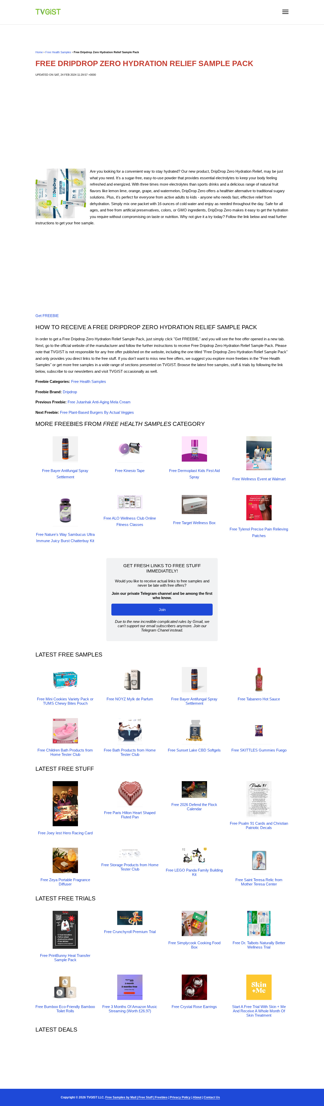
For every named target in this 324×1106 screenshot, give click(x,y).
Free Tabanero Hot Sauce (259, 699)
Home (39, 52)
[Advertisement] (162, 122)
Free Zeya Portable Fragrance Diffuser (65, 882)
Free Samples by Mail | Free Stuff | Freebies (136, 1097)
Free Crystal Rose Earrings (194, 1006)
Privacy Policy (180, 1097)
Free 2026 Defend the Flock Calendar (194, 806)
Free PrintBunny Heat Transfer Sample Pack (65, 957)
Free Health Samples (58, 52)
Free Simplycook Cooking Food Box (194, 945)
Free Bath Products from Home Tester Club (130, 752)
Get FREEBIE (47, 315)
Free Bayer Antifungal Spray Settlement (194, 701)
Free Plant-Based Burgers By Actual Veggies (97, 412)
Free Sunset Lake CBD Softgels (194, 750)
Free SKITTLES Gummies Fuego (259, 750)
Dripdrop (70, 392)
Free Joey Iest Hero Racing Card (65, 833)
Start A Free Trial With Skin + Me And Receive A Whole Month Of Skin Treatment (259, 1010)
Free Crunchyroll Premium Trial (130, 932)
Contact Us (212, 1097)
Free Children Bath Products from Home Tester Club (65, 752)
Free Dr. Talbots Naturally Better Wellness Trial (259, 945)
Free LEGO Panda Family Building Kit (194, 872)
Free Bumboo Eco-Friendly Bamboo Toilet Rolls (65, 1008)
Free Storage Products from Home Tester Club (129, 867)
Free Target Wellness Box (194, 523)
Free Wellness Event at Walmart (259, 479)
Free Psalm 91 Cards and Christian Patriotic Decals (259, 825)
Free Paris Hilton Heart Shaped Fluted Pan (129, 815)
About (197, 1097)
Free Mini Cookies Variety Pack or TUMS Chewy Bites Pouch (65, 701)
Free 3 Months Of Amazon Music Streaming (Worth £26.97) (129, 1008)
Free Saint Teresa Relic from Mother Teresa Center (258, 882)
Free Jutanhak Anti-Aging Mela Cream (99, 402)
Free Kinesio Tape (130, 470)
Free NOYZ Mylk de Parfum (130, 699)
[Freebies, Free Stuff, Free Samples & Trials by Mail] (48, 13)
